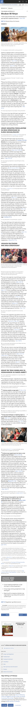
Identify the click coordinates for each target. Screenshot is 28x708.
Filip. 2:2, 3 (14, 197)
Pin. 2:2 (23, 209)
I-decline (10, 705)
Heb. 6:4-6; (14, 150)
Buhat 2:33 (11, 565)
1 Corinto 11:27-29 (16, 134)
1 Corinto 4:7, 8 (9, 188)
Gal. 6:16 (12, 65)
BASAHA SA (4, 8)
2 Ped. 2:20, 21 (4, 355)
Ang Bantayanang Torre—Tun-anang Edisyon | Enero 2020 (10, 4)
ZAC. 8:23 (22, 18)
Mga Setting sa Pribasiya (13, 701)
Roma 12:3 (15, 303)
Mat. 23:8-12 (19, 282)
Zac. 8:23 (14, 61)
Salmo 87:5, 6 (9, 557)
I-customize (18, 705)
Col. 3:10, (15, 168)
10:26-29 (19, 150)
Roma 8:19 (6, 560)
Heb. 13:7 (3, 290)
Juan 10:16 (3, 544)
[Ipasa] (23, 4)
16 (11, 449)
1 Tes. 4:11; (11, 321)
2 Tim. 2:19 (22, 390)
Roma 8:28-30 (18, 455)
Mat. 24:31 (7, 418)
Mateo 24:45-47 (20, 493)
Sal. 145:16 (18, 341)
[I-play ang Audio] (20, 4)
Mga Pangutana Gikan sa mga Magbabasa (12, 571)
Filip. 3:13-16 (9, 158)
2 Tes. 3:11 (16, 321)
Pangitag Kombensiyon (7, 659)
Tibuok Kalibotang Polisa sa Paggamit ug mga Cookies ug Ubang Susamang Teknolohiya (13, 696)
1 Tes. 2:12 (16, 329)
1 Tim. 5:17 (18, 296)
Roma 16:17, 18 (13, 240)
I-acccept (4, 705)
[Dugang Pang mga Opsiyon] (26, 4)
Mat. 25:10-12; (20, 354)
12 (18, 168)
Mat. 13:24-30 (19, 471)
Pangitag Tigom (5, 656)
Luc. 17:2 (23, 308)
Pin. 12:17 (20, 421)
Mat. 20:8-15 (5, 489)
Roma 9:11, (9, 449)
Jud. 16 (17, 362)
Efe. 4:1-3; (10, 168)
